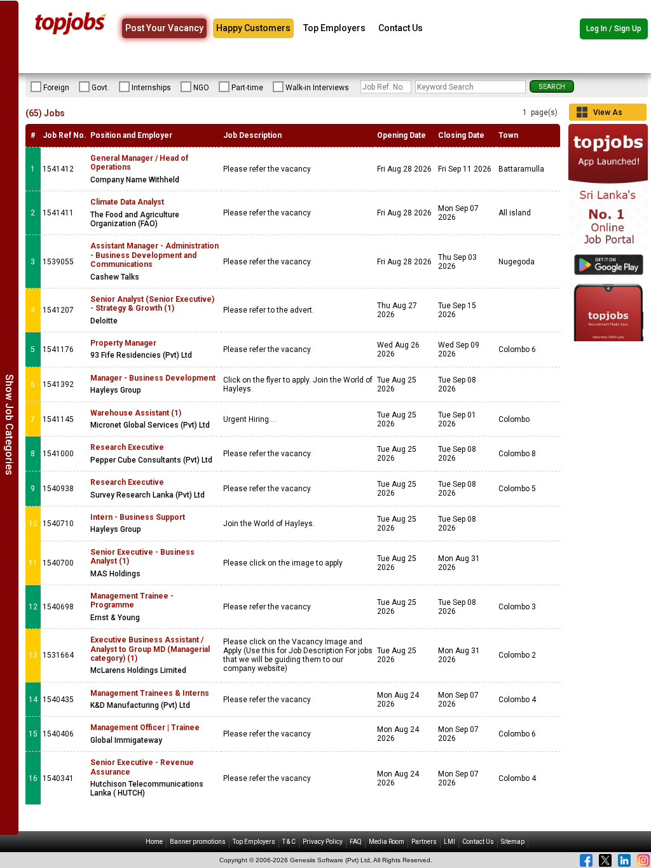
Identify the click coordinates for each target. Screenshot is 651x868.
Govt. (100, 87)
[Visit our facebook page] (586, 860)
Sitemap (512, 841)
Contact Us (400, 28)
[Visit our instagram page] (643, 860)
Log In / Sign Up (613, 28)
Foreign (56, 87)
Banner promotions (198, 841)
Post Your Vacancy (164, 28)
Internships (151, 87)
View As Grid (607, 114)
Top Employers (334, 28)
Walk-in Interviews (317, 87)
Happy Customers (253, 28)
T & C (289, 841)
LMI (449, 841)
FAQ (356, 841)
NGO (201, 87)
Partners (424, 841)
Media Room (386, 841)
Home (154, 841)
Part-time (247, 87)
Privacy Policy (323, 841)
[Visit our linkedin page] (624, 860)
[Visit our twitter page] (605, 860)
